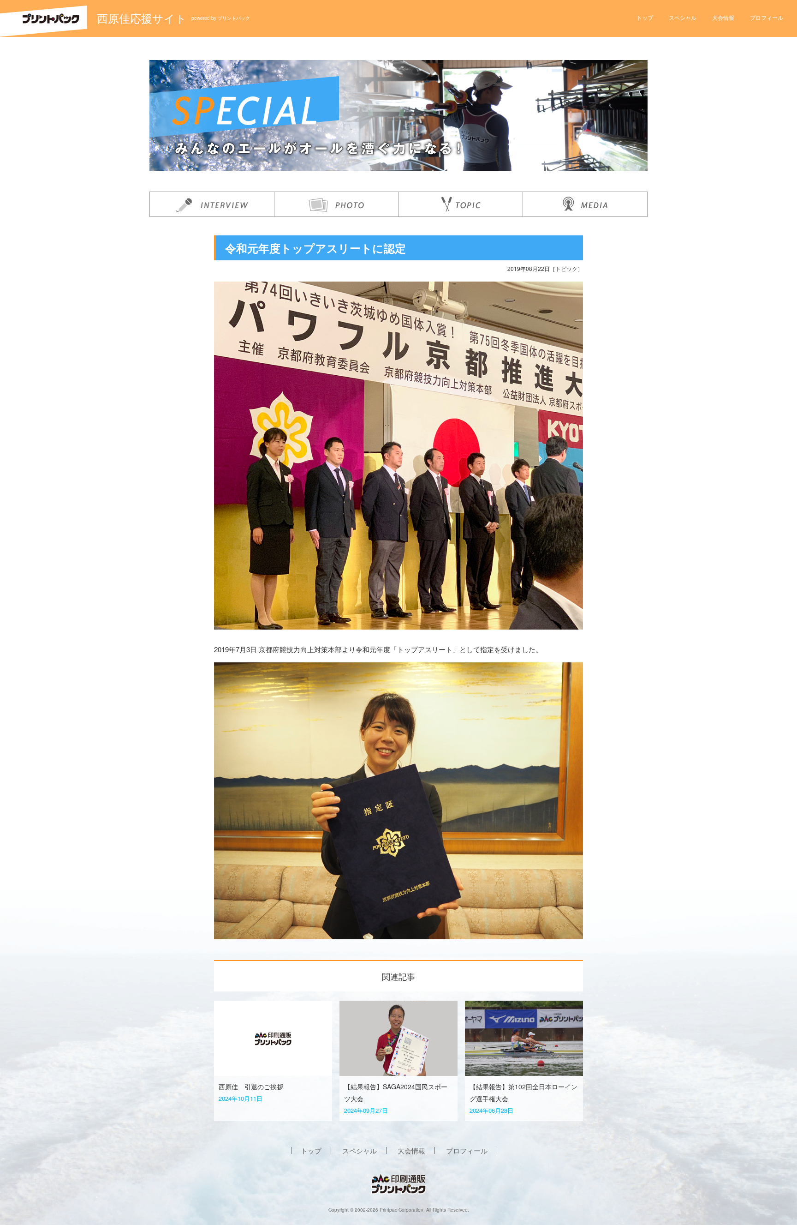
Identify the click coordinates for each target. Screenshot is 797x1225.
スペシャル (682, 17)
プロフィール (766, 17)
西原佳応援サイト (142, 18)
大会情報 (723, 17)
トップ (644, 17)
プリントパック (234, 18)
